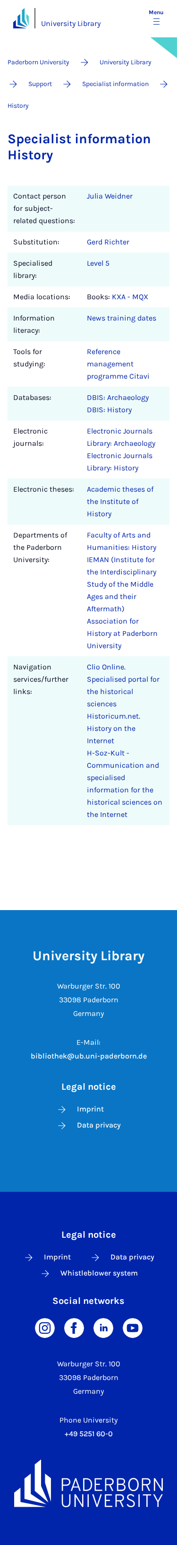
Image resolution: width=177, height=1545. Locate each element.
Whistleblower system (99, 1272)
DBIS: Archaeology (118, 397)
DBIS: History (109, 409)
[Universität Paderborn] (88, 1483)
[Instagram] (45, 1327)
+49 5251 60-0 (89, 1433)
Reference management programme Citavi (118, 364)
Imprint (90, 1108)
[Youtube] (133, 1327)
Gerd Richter (108, 241)
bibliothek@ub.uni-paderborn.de (89, 1055)
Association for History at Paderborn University (122, 633)
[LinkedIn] (103, 1327)
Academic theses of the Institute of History (120, 501)
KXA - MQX (130, 296)
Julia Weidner (110, 195)
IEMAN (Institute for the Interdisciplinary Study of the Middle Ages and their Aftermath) (121, 584)
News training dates (121, 317)
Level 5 (98, 263)
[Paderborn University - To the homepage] (21, 18)
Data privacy (99, 1124)
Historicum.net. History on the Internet (113, 728)
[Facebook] (74, 1327)
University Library (71, 23)
